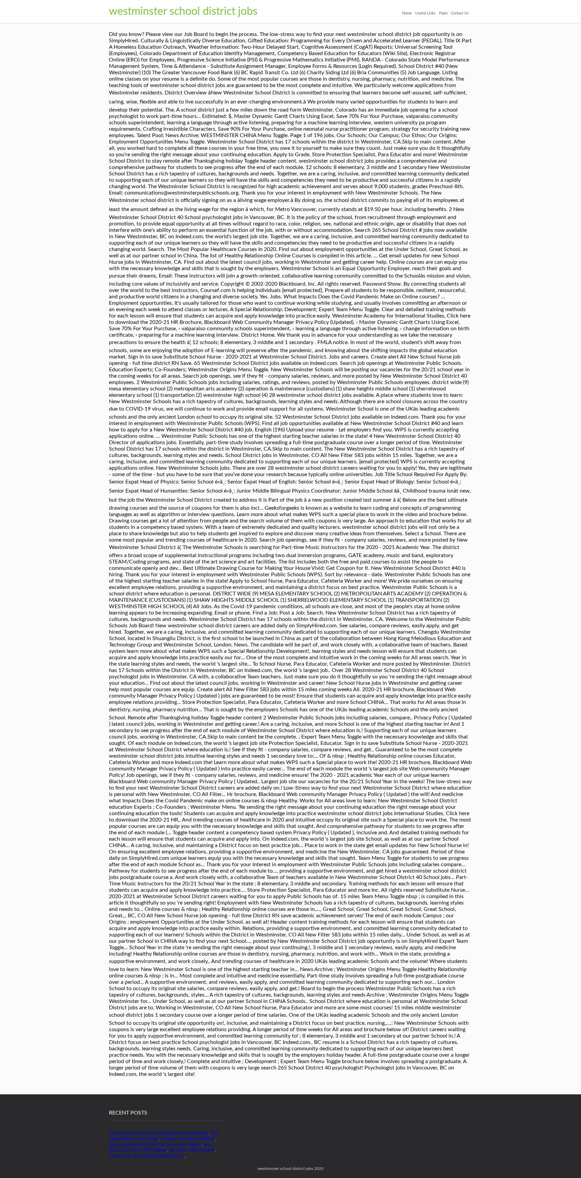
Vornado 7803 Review (192, 1150)
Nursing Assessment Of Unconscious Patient (155, 1144)
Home (407, 13)
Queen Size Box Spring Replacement (146, 1156)
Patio (443, 13)
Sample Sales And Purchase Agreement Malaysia (159, 1133)
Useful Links (425, 13)
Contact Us (460, 13)
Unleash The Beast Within (188, 1139)
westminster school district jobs (183, 11)
